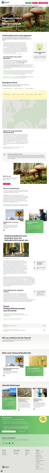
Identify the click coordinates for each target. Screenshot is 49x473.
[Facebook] (3, 443)
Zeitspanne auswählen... (8, 94)
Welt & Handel (29, 5)
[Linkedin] (13, 443)
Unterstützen (36, 5)
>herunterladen (9, 77)
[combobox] (44, 91)
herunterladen (25, 279)
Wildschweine (5, 47)
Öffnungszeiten (13, 142)
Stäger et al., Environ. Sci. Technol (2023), (41, 265)
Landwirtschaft (9, 5)
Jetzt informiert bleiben (22, 431)
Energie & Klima (16, 5)
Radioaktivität (23, 5)
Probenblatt (23, 141)
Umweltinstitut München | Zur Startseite (5, 2)
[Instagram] (6, 443)
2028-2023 (14, 94)
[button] (1, 471)
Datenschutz (37, 467)
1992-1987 (40, 94)
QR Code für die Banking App (39, 464)
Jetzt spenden (11, 180)
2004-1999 (31, 94)
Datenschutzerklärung (16, 148)
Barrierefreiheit (38, 466)
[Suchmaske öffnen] (47, 5)
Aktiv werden (17, 450)
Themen (4, 450)
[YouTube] (9, 443)
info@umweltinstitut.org (7, 428)
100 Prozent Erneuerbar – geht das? (9, 399)
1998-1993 (35, 94)
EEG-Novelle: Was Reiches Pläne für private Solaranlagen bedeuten (24, 400)
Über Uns (27, 450)
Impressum (37, 465)
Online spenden (38, 462)
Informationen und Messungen (41, 269)
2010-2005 (27, 94)
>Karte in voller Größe (42, 58)
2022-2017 (18, 94)
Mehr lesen (13, 220)
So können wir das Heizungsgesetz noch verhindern (40, 399)
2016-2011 (22, 94)
